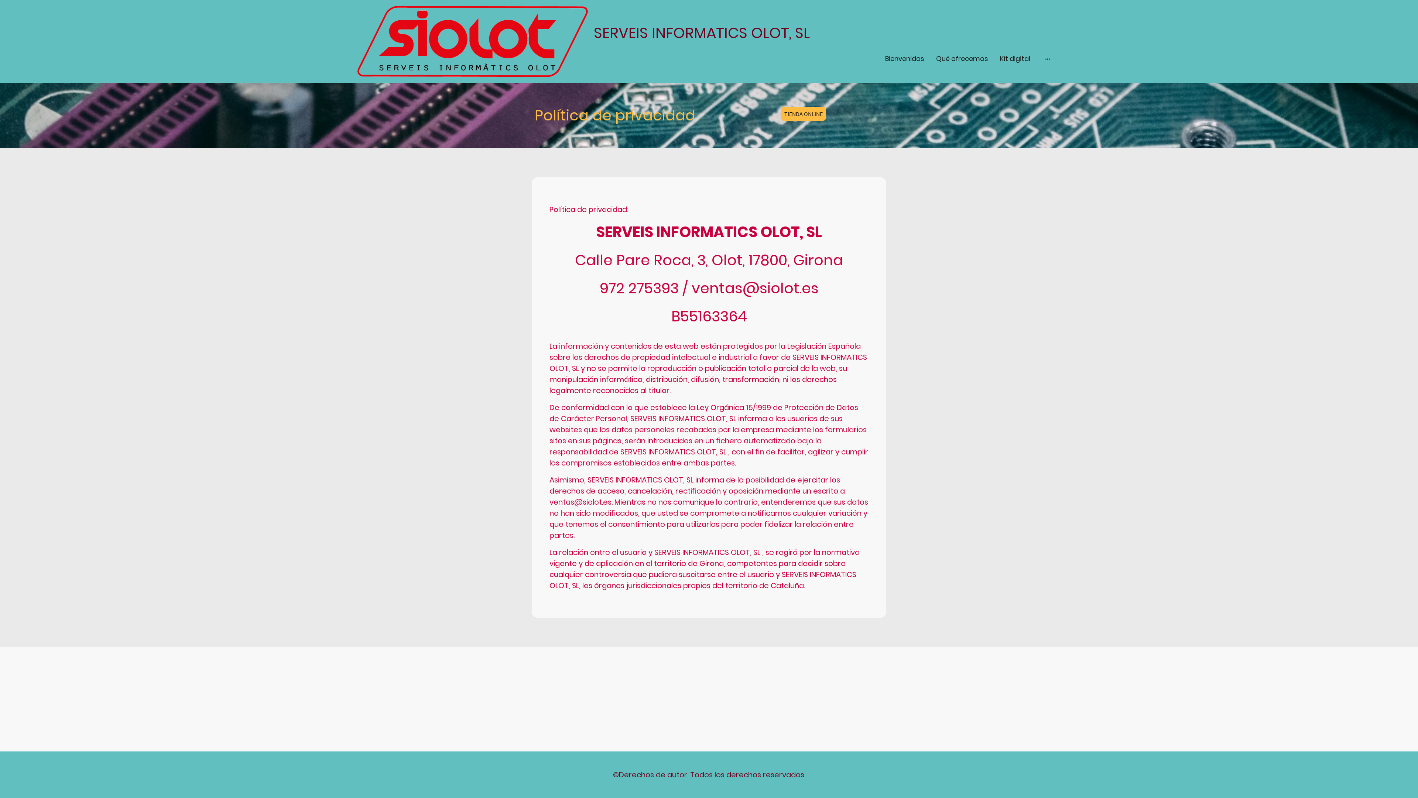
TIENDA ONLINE (803, 113)
